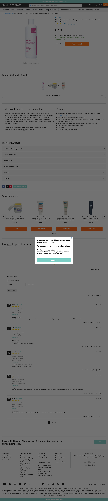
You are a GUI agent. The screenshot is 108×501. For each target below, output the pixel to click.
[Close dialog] (71, 238)
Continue (54, 260)
